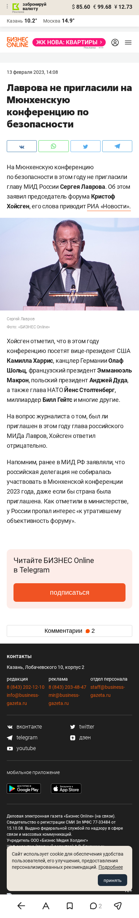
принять (112, 880)
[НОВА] (67, 42)
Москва (51, 21)
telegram (26, 737)
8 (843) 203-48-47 (67, 687)
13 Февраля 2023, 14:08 (32, 72)
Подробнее (111, 867)
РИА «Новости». (109, 206)
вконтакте (28, 726)
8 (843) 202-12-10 (26, 687)
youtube (25, 748)
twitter (86, 726)
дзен (84, 737)
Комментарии (70, 630)
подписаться (69, 592)
